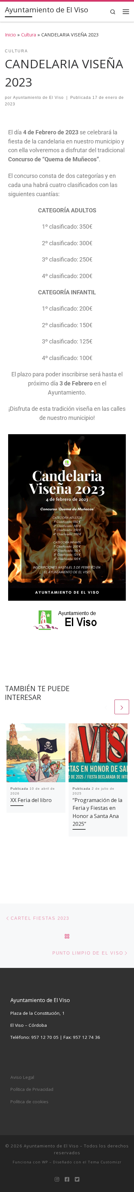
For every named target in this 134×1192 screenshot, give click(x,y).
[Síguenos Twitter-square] (77, 1179)
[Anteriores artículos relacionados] (106, 707)
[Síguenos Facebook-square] (67, 1179)
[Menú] (125, 12)
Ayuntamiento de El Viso (38, 97)
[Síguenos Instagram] (57, 1179)
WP (45, 1161)
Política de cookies (29, 1102)
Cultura (28, 35)
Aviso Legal (22, 1077)
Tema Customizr (105, 1161)
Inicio (10, 35)
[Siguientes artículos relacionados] (121, 707)
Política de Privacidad (31, 1089)
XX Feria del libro (31, 800)
